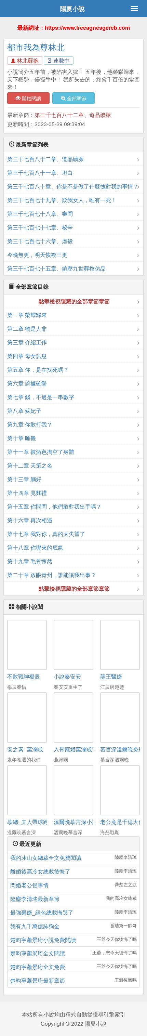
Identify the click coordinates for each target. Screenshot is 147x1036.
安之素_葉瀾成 (25, 749)
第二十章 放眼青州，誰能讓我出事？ (51, 575)
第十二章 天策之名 (29, 465)
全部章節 (76, 98)
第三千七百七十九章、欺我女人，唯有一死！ (62, 200)
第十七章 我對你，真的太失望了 (46, 534)
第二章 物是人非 (27, 328)
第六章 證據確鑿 (27, 383)
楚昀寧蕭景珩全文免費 (37, 967)
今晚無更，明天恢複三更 (37, 255)
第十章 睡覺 (21, 438)
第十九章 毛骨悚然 (29, 561)
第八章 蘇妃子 (24, 411)
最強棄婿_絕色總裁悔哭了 (42, 912)
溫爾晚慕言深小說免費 (81, 822)
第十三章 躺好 (24, 479)
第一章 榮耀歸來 (27, 315)
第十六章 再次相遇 (29, 520)
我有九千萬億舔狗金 (34, 926)
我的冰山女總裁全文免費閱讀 (45, 858)
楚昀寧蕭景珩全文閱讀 (37, 953)
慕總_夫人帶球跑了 (30, 822)
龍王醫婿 (111, 676)
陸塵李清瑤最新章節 (34, 899)
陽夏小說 (72, 8)
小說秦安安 (67, 676)
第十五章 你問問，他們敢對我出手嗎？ (54, 506)
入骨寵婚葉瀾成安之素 (81, 749)
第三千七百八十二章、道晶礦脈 (73, 115)
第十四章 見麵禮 (27, 493)
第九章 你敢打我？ (29, 424)
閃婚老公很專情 (29, 885)
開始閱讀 (31, 98)
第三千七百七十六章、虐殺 (40, 241)
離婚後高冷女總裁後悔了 (40, 871)
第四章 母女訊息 (27, 356)
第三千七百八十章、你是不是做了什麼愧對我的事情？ (72, 186)
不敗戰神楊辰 (23, 676)
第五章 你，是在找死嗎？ (38, 369)
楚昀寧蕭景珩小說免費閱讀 (43, 940)
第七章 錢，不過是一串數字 (40, 397)
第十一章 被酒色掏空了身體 (40, 452)
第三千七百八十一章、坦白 (40, 172)
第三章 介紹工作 (27, 342)
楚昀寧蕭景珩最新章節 (37, 980)
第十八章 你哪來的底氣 (35, 547)
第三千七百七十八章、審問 (40, 214)
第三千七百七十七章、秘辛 (40, 227)
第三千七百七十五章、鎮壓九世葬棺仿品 (56, 268)
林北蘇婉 (27, 60)
